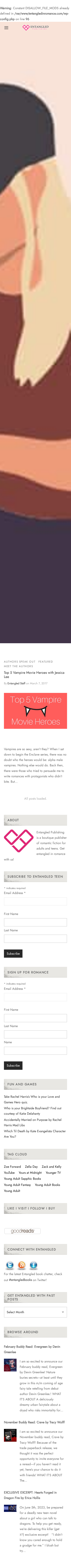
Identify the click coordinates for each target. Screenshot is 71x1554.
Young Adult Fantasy (17, 1185)
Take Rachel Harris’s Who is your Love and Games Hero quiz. (32, 1099)
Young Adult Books (47, 1185)
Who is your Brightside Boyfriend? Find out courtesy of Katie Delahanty (32, 1111)
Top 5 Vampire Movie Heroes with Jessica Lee (34, 675)
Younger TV (53, 1172)
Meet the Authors (18, 666)
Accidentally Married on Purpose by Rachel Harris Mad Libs (33, 1122)
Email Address (15, 893)
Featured (45, 662)
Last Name (11, 930)
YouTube (9, 1172)
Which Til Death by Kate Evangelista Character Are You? (35, 1134)
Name (8, 1042)
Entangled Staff (16, 684)
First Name (11, 914)
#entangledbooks (20, 1279)
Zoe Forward (12, 1166)
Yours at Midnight (30, 1172)
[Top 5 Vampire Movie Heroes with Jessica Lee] (35, 711)
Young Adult (12, 1190)
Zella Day (31, 1166)
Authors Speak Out (19, 662)
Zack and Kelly (51, 1166)
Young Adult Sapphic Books (22, 1178)
